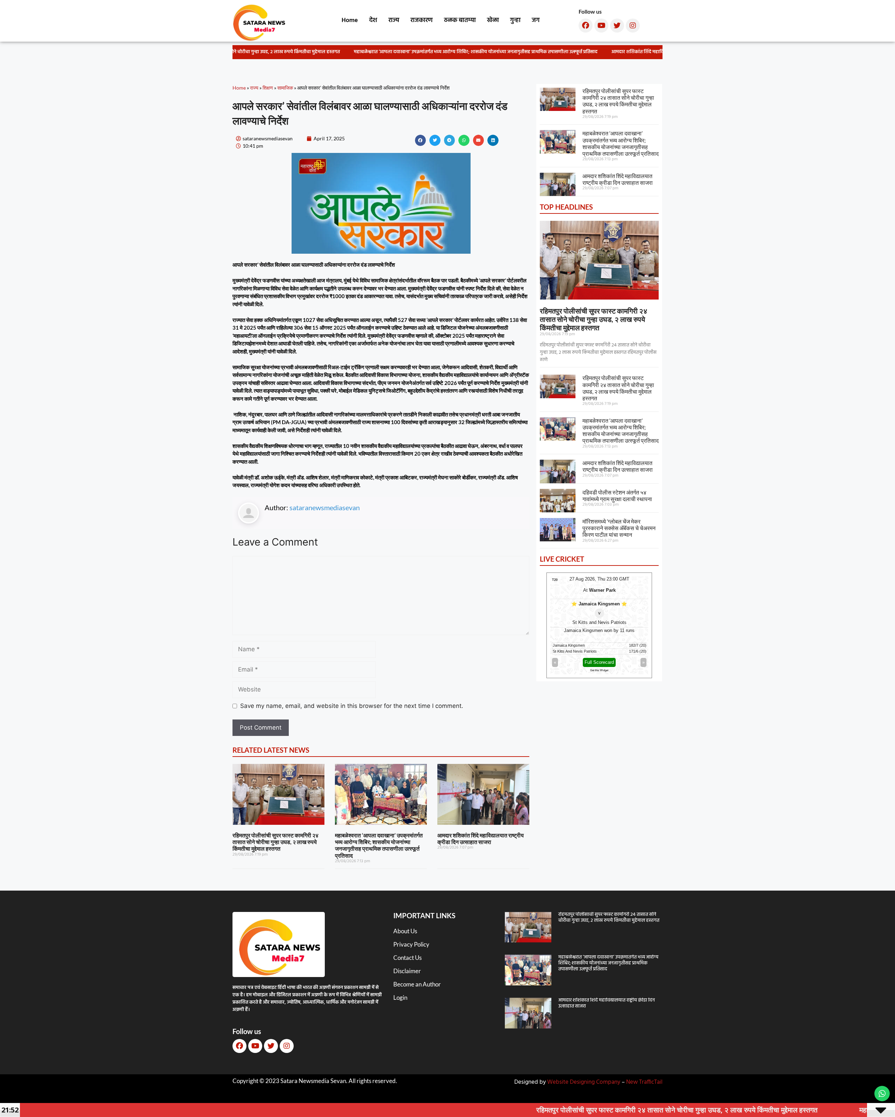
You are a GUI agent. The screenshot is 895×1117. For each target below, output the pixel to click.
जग (535, 20)
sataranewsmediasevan (324, 507)
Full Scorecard (599, 662)
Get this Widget (599, 670)
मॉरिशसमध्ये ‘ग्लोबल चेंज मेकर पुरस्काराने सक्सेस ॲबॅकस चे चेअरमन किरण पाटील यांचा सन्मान (619, 528)
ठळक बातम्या (460, 20)
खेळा (493, 20)
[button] (420, 140)
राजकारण (421, 20)
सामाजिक (285, 88)
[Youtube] (601, 26)
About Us (405, 931)
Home (350, 20)
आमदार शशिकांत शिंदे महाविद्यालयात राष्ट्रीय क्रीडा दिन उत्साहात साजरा (657, 52)
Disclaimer (407, 971)
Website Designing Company (583, 1082)
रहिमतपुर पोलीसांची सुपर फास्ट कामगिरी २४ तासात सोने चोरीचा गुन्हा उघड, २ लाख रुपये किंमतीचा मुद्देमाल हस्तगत (275, 842)
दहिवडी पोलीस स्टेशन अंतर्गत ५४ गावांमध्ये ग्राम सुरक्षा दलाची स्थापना (617, 495)
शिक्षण (268, 88)
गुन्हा (515, 20)
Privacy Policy (411, 944)
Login (400, 997)
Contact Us (407, 957)
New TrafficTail (644, 1082)
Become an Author (417, 984)
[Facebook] (586, 26)
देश (373, 20)
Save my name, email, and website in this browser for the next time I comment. (351, 705)
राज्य (393, 20)
